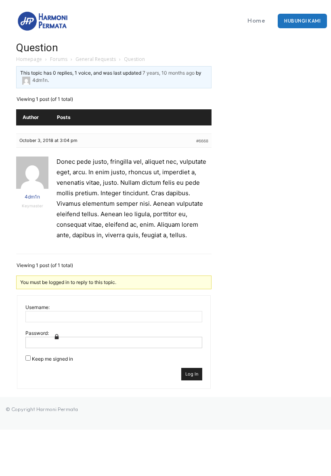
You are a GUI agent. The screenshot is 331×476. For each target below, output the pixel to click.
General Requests (95, 59)
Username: (37, 307)
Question (37, 48)
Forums (58, 59)
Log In (191, 374)
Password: (37, 333)
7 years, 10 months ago (168, 73)
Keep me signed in (52, 359)
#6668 (202, 140)
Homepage (29, 59)
